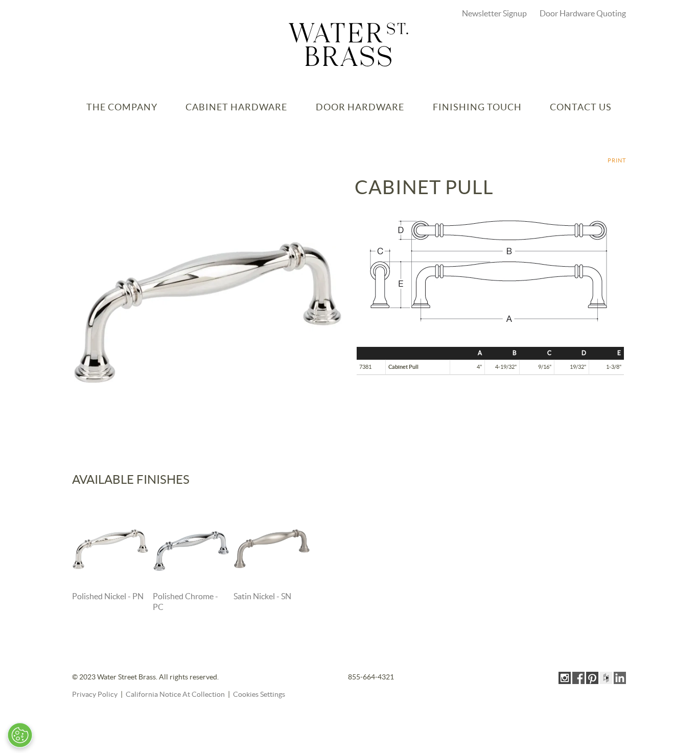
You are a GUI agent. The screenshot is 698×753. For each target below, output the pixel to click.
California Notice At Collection (175, 694)
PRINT (617, 160)
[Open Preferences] (20, 735)
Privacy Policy (95, 694)
